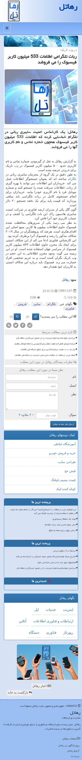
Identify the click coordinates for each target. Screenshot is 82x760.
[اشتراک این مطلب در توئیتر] (16, 325)
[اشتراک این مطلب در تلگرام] (30, 325)
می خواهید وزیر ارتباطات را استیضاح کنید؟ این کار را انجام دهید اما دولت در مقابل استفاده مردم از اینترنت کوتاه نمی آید (43, 511)
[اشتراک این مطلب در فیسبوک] (23, 325)
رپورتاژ (68, 632)
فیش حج (70, 471)
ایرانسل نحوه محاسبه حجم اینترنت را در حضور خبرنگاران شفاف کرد (45, 338)
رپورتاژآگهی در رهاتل (68, 745)
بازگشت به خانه (18, 692)
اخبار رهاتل (39, 686)
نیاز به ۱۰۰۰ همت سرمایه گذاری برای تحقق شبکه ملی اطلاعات (48, 349)
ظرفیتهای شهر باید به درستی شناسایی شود (56, 562)
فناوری (69, 308)
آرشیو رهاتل (73, 750)
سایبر (36, 304)
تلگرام (72, 179)
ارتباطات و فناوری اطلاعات (53, 621)
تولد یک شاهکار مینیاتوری (64, 519)
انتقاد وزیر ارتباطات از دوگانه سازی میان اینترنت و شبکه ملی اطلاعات (45, 355)
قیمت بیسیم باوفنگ (63, 480)
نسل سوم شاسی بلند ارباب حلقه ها (60, 524)
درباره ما (75, 756)
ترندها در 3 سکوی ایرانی (64, 551)
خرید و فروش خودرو (62, 453)
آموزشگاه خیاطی (65, 444)
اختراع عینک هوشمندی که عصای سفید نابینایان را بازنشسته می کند (46, 556)
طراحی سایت (67, 462)
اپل (36, 610)
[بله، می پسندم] (35, 316)
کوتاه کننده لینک (66, 489)
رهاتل (65, 279)
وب (16, 165)
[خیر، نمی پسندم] (17, 316)
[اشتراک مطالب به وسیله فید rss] (9, 325)
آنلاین (22, 621)
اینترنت (68, 610)
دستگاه (34, 632)
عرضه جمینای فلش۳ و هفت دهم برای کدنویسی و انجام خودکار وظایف (44, 344)
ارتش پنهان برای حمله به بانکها (62, 530)
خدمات (51, 610)
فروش (65, 170)
